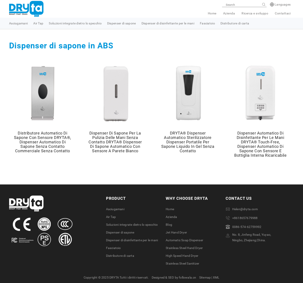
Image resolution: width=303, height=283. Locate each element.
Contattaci (283, 13)
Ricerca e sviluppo (255, 13)
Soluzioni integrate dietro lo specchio (75, 23)
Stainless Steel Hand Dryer (184, 248)
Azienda (229, 13)
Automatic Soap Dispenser (184, 240)
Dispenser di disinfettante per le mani (168, 23)
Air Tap (38, 23)
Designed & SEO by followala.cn (174, 277)
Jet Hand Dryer (176, 232)
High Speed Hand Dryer (182, 255)
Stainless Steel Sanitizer (182, 263)
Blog (169, 224)
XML (216, 277)
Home (212, 13)
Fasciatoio (207, 23)
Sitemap (205, 277)
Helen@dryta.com (245, 209)
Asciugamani (18, 23)
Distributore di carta (234, 23)
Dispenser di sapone (121, 23)
